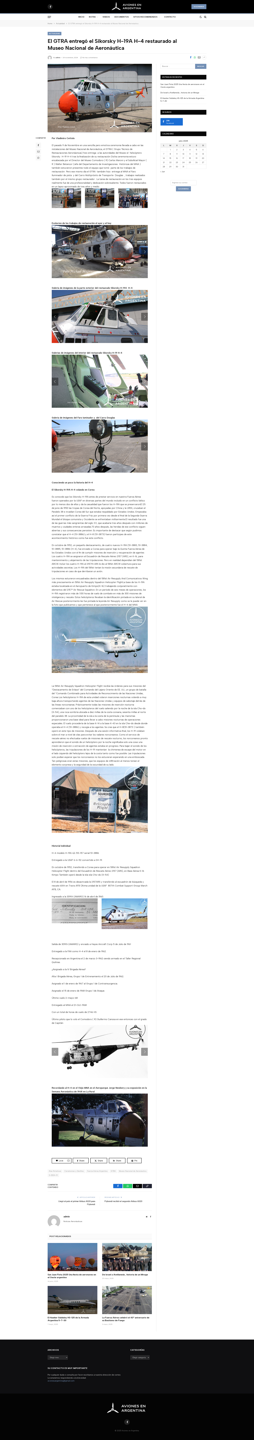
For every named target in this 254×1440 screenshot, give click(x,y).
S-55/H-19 (53, 1175)
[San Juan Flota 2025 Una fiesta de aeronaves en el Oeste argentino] (72, 1257)
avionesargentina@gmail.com (61, 1381)
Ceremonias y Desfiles (74, 1171)
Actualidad (54, 33)
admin (58, 58)
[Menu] (49, 17)
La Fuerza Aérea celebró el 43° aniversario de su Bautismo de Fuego (125, 1319)
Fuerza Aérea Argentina (97, 1171)
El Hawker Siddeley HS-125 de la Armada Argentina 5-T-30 (68, 1319)
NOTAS (92, 17)
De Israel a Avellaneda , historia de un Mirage (125, 1274)
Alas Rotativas (55, 1171)
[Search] (205, 17)
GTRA (113, 1171)
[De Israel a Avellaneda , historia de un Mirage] (127, 1257)
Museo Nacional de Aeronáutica (132, 1171)
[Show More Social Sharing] (204, 57)
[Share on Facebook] (191, 57)
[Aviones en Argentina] (127, 6)
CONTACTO (170, 17)
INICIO (81, 17)
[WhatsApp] (38, 157)
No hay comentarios (90, 58)
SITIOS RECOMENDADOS (145, 17)
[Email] (38, 151)
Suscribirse (199, 7)
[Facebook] (38, 145)
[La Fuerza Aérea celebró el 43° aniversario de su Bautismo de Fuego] (127, 1300)
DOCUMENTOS (121, 17)
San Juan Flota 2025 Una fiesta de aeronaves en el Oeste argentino (72, 1276)
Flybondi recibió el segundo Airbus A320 (123, 1201)
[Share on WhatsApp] (195, 57)
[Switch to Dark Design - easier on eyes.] (200, 17)
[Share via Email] (199, 57)
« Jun (162, 171)
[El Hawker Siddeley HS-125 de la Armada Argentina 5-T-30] (72, 1300)
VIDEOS (106, 17)
